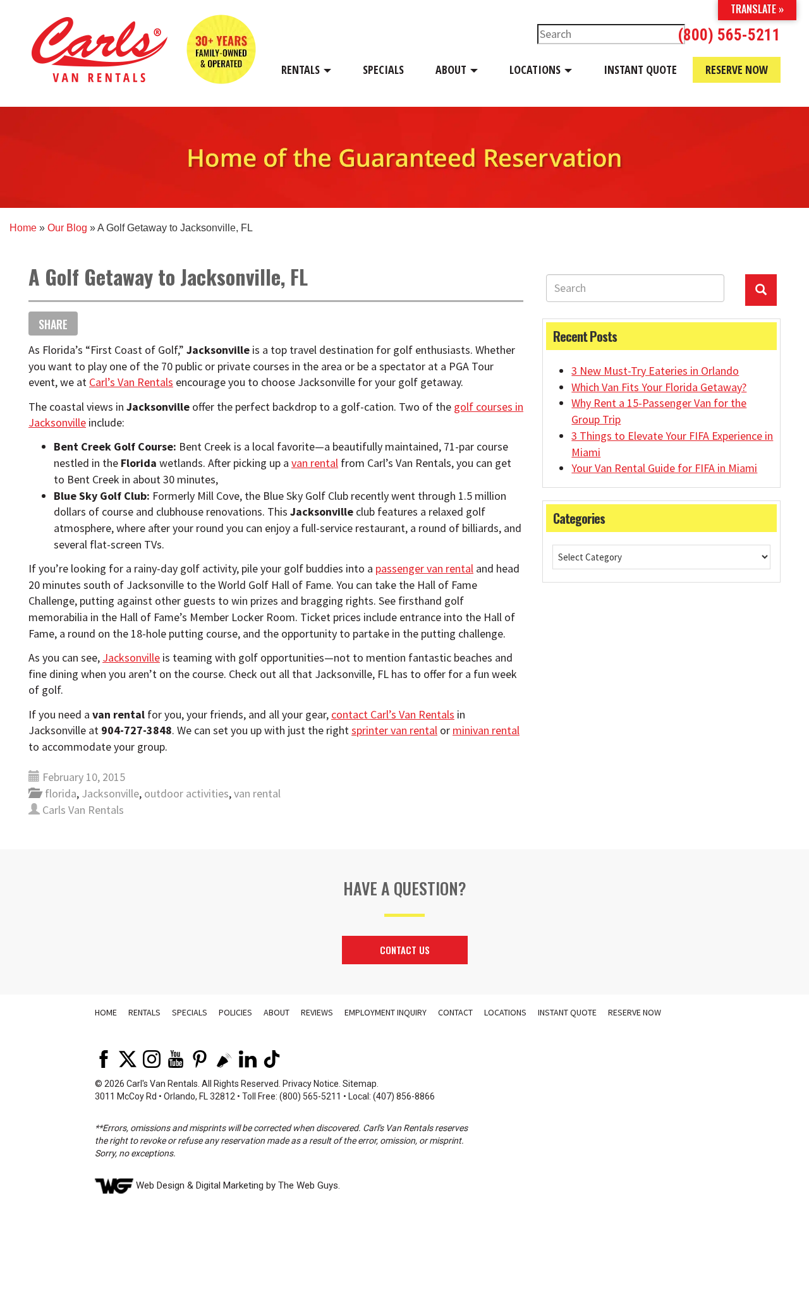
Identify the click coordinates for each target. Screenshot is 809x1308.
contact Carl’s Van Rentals (392, 714)
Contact (455, 1012)
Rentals (301, 69)
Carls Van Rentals (83, 809)
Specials (383, 69)
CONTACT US (405, 950)
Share (53, 324)
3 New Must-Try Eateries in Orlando (655, 370)
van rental (314, 463)
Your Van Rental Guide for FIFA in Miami (664, 468)
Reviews (317, 1012)
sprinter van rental (394, 730)
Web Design (160, 1185)
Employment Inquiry (385, 1012)
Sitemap (360, 1084)
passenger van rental (424, 568)
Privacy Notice (311, 1084)
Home (23, 227)
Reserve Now (736, 69)
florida (60, 793)
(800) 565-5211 (729, 35)
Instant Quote (640, 69)
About (452, 69)
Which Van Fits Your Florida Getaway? (658, 387)
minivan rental (486, 730)
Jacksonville (131, 657)
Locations (536, 69)
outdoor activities (186, 793)
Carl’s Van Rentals (131, 382)
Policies (235, 1012)
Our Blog (67, 227)
